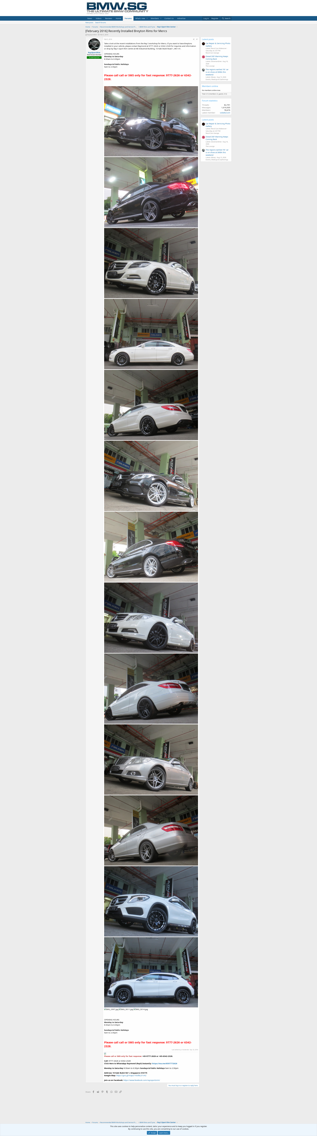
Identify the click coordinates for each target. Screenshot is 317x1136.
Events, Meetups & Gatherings (217, 79)
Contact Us (169, 18)
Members (155, 18)
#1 (197, 39)
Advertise (181, 18)
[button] (147, 18)
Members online (210, 86)
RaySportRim (92, 35)
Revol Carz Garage (212, 53)
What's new (140, 18)
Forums (128, 18)
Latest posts (208, 39)
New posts (89, 22)
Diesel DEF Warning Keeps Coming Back (217, 57)
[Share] (193, 39)
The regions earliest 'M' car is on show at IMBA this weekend (217, 72)
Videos (98, 18)
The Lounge (210, 66)
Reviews (108, 18)
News (89, 18)
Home (118, 18)
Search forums (100, 22)
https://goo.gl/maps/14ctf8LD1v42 (131, 1075)
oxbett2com (225, 112)
